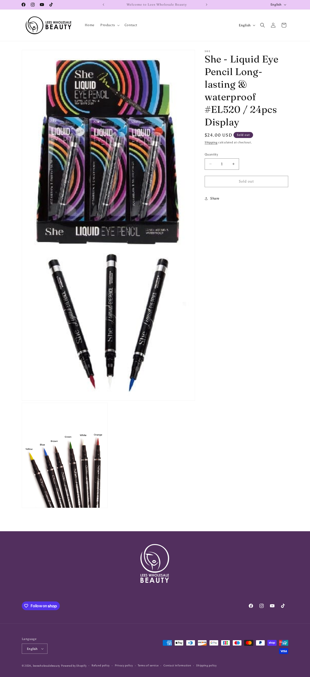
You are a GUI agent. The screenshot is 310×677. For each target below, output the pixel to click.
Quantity (211, 154)
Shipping (211, 142)
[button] (109, 25)
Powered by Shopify (74, 665)
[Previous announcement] (103, 4)
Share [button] (214, 198)
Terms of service (148, 665)
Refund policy (101, 665)
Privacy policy (124, 665)
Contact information (177, 665)
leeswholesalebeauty (46, 665)
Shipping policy (206, 665)
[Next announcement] (206, 4)
